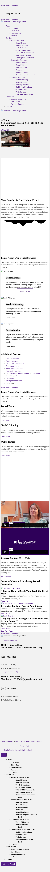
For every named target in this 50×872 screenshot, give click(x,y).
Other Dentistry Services (20, 85)
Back (15, 772)
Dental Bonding (21, 67)
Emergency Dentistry (24, 94)
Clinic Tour (15, 31)
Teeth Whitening (22, 80)
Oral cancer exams (13, 359)
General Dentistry (17, 40)
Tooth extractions (12, 361)
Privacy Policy (25, 746)
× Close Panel (9, 864)
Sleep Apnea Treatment (25, 58)
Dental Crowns (21, 62)
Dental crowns (11, 373)
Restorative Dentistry (19, 60)
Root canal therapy (13, 366)
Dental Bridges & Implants (25, 75)
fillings (26, 373)
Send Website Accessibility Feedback (17, 750)
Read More (6, 601)
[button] (9, 5)
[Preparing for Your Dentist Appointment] (17, 603)
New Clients (15, 102)
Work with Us (16, 33)
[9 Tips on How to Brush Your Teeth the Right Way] (13, 588)
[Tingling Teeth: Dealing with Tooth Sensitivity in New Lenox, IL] (8, 616)
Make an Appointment (19, 99)
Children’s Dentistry (24, 87)
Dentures (19, 70)
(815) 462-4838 (12, 13)
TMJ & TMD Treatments (25, 53)
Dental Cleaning (22, 45)
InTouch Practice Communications (29, 742)
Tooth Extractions (22, 48)
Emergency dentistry (14, 381)
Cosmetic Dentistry (18, 77)
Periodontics (21, 92)
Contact (9, 106)
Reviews (14, 36)
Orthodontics (21, 89)
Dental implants (12, 376)
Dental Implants (22, 72)
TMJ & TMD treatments (15, 364)
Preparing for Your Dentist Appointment (22, 606)
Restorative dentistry (14, 371)
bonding (36, 373)
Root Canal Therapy (23, 55)
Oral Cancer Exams (23, 50)
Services (9, 38)
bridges (20, 373)
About (8, 26)
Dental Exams (21, 43)
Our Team (14, 28)
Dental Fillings (21, 65)
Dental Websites (7, 742)
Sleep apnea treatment (14, 368)
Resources (10, 97)
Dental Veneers (21, 82)
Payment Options (17, 104)
